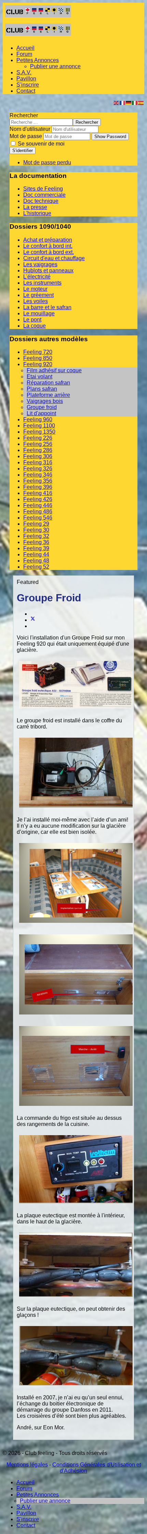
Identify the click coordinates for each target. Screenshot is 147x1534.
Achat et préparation (47, 240)
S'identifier (22, 150)
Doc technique (40, 201)
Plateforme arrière (48, 395)
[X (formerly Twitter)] (32, 620)
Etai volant (39, 376)
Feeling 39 (36, 548)
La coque (34, 326)
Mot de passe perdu (47, 162)
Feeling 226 (37, 438)
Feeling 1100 (39, 425)
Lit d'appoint (41, 413)
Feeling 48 (36, 560)
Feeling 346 (37, 475)
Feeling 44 (36, 554)
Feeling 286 (37, 450)
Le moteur (35, 289)
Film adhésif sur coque (54, 370)
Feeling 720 (37, 352)
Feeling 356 (37, 481)
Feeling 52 (36, 567)
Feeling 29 (36, 524)
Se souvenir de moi (40, 144)
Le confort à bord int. (47, 246)
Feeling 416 (37, 493)
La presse (35, 207)
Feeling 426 (37, 499)
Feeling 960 (37, 419)
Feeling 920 (37, 364)
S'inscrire (27, 85)
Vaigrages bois (45, 401)
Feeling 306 (37, 456)
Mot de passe (26, 136)
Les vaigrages (40, 264)
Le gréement (38, 295)
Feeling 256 (37, 444)
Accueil (25, 48)
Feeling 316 (37, 462)
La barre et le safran (47, 307)
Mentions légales (27, 1465)
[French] (123, 102)
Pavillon (26, 78)
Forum (24, 54)
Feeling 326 (37, 468)
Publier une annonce (55, 66)
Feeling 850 (37, 358)
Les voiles (35, 301)
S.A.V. (23, 72)
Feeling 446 (37, 505)
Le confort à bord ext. (48, 252)
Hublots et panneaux (48, 270)
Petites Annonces (37, 60)
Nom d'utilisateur (30, 129)
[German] (129, 102)
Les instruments (42, 283)
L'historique (37, 213)
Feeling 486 (37, 511)
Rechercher (24, 115)
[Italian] (135, 102)
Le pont (32, 319)
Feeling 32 (36, 536)
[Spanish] (141, 102)
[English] (116, 102)
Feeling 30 (36, 530)
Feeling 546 (37, 518)
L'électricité (37, 277)
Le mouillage (39, 313)
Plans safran (42, 389)
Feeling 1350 (39, 432)
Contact (25, 91)
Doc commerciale (44, 195)
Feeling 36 (36, 542)
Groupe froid (42, 407)
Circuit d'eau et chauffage (54, 258)
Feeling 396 (37, 487)
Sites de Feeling (43, 189)
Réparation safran (48, 383)
